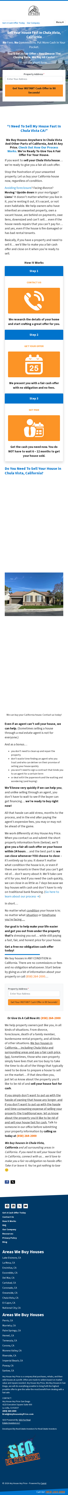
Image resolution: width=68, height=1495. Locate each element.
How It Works (9, 1221)
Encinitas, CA (9, 1268)
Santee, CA (8, 1370)
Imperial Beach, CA (12, 1360)
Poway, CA (7, 1365)
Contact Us (8, 1216)
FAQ (4, 1225)
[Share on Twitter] (13, 1182)
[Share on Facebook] (7, 1182)
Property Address (34, 74)
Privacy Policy (9, 1237)
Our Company (33, 23)
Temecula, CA (9, 1340)
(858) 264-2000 (35, 976)
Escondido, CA (9, 1273)
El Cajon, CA (8, 1303)
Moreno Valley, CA (12, 1350)
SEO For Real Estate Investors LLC (16, 1421)
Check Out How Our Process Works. (32, 149)
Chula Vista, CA (10, 1298)
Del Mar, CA (8, 1278)
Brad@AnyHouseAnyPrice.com (18, 1414)
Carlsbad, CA (9, 1283)
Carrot (43, 1483)
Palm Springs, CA (11, 1330)
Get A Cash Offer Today (13, 23)
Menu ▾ (60, 22)
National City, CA (11, 1308)
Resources (7, 1233)
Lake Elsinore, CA (11, 1257)
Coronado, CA (9, 1288)
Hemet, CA (8, 1335)
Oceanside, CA (9, 1293)
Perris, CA (7, 1320)
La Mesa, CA (8, 1262)
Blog (4, 1242)
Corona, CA (8, 1345)
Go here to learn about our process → (32, 894)
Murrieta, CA (9, 1325)
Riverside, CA (9, 1355)
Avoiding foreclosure (18, 188)
